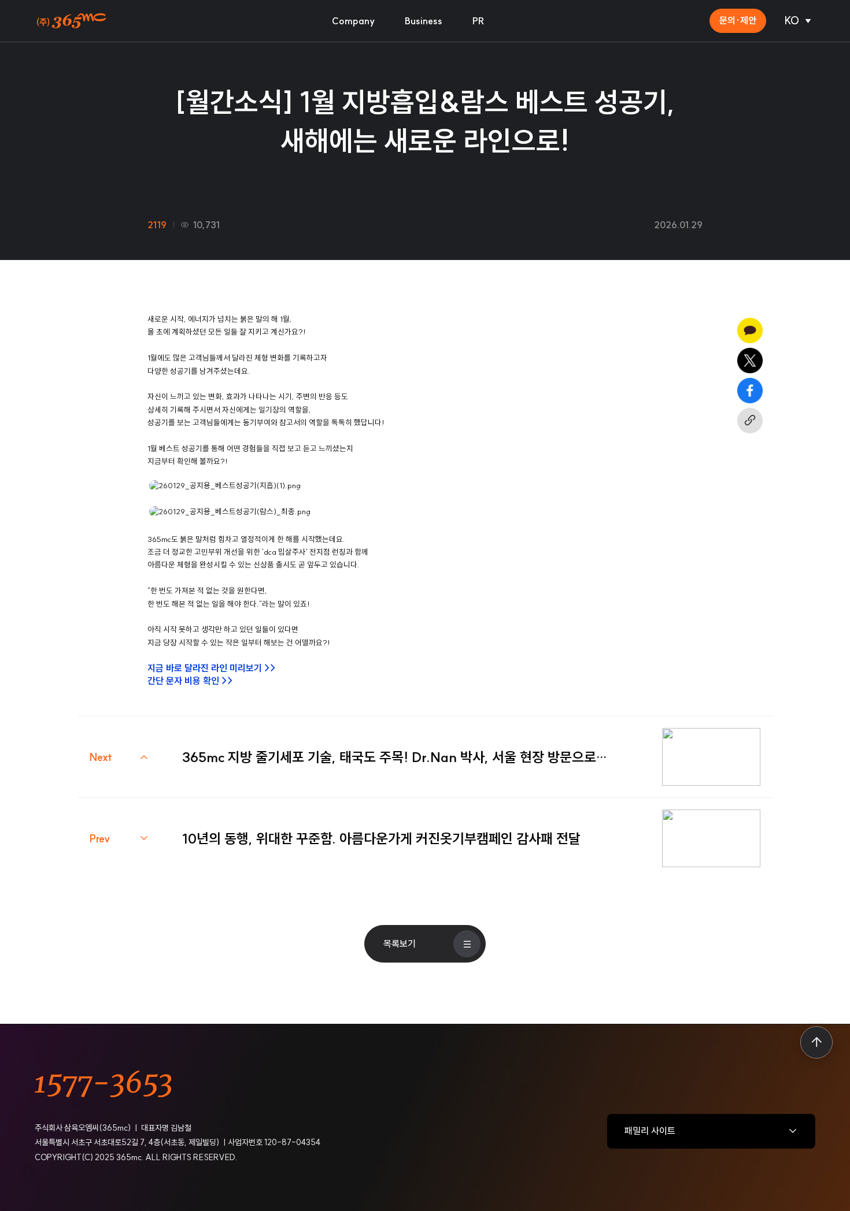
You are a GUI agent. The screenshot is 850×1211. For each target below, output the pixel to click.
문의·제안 (737, 20)
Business (423, 21)
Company (353, 21)
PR (478, 21)
